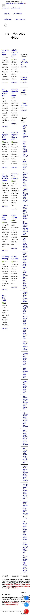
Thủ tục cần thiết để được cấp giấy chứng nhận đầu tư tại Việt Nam (25, 563)
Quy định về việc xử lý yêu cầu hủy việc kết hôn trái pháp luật (25, 228)
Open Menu (3, 5)
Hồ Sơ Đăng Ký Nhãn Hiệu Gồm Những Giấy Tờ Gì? (25, 132)
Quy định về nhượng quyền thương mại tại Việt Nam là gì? (25, 402)
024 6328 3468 (19, 3)
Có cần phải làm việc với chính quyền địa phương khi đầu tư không (25, 510)
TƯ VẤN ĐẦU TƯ (24, 62)
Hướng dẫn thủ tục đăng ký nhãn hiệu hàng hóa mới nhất (25, 196)
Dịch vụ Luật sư (20, 19)
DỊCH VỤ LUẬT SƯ (24, 105)
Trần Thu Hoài (4, 298)
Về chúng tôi (16, 8)
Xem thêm (5, 83)
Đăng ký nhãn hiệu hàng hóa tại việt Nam (25, 333)
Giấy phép (8, 19)
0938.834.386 (10, 3)
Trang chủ (6, 8)
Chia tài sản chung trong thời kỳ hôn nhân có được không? (25, 212)
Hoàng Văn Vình (4, 217)
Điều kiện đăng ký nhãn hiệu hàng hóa (25, 372)
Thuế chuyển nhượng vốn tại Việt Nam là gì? (25, 547)
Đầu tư (7, 13)
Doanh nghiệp (18, 13)
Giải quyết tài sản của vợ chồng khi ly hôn (25, 164)
